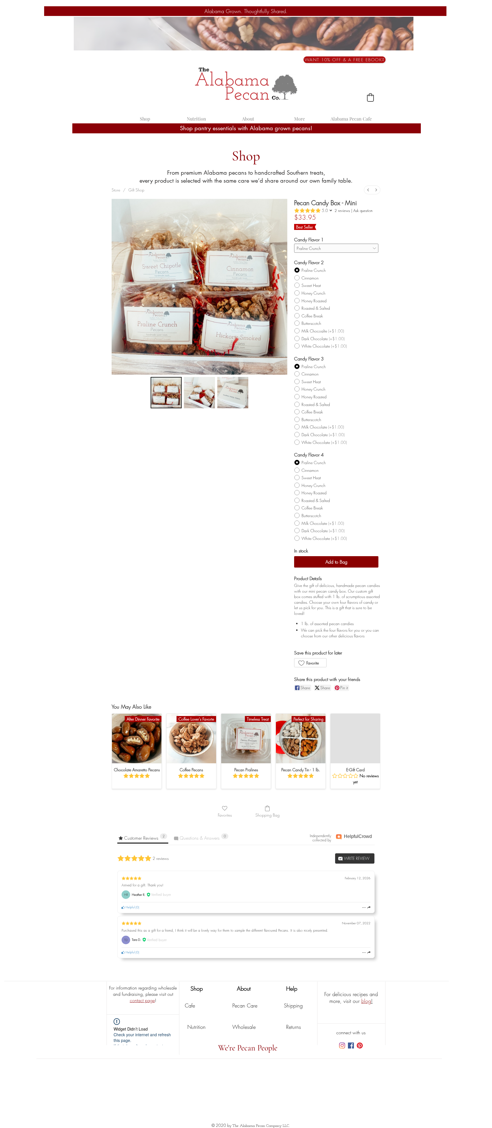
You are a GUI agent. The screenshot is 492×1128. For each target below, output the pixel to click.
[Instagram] (342, 1046)
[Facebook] (351, 1046)
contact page (142, 1000)
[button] (345, 59)
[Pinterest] (360, 1046)
